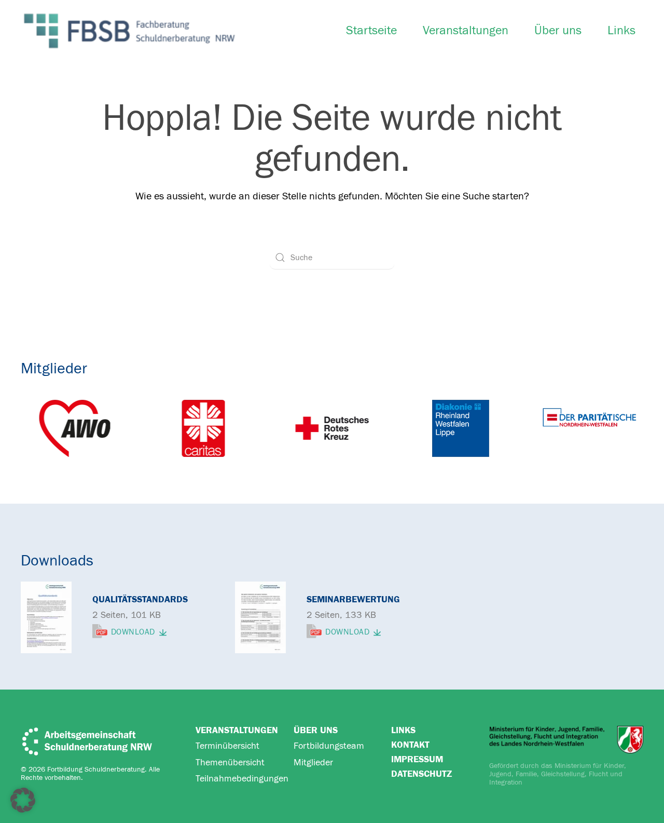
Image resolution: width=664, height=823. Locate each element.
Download (133, 632)
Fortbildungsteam (329, 745)
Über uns (558, 30)
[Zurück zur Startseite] (129, 30)
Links (621, 30)
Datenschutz (421, 773)
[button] (23, 800)
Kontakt (410, 744)
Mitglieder (313, 762)
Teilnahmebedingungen (242, 778)
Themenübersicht (230, 762)
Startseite (371, 30)
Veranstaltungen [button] (465, 30)
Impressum (417, 759)
